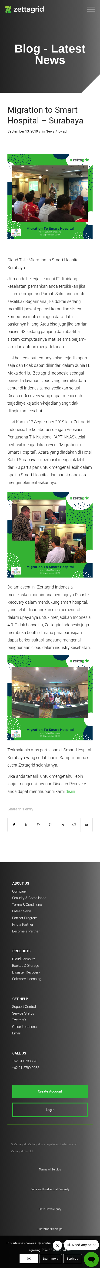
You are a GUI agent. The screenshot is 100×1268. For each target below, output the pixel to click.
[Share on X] (26, 825)
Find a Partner (22, 924)
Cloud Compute (24, 959)
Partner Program (24, 918)
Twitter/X (19, 1020)
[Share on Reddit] (74, 825)
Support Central (24, 1007)
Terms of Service (50, 1169)
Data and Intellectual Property (50, 1189)
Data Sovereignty (50, 1209)
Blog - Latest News (50, 54)
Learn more (51, 1258)
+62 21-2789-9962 (25, 1068)
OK (29, 1258)
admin (67, 131)
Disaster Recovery (26, 972)
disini (70, 791)
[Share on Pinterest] (50, 825)
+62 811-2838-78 (24, 1061)
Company (19, 891)
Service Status (23, 1013)
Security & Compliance (29, 898)
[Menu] (88, 9)
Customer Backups (50, 1229)
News (50, 131)
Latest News (22, 911)
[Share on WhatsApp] (38, 825)
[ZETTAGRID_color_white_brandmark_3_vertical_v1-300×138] (41, 9)
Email (16, 1033)
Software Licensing (26, 979)
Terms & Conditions (27, 905)
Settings (72, 1258)
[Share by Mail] (86, 825)
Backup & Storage (25, 965)
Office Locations (24, 1027)
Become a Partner (26, 931)
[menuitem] (88, 9)
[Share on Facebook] (14, 825)
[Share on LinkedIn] (62, 825)
